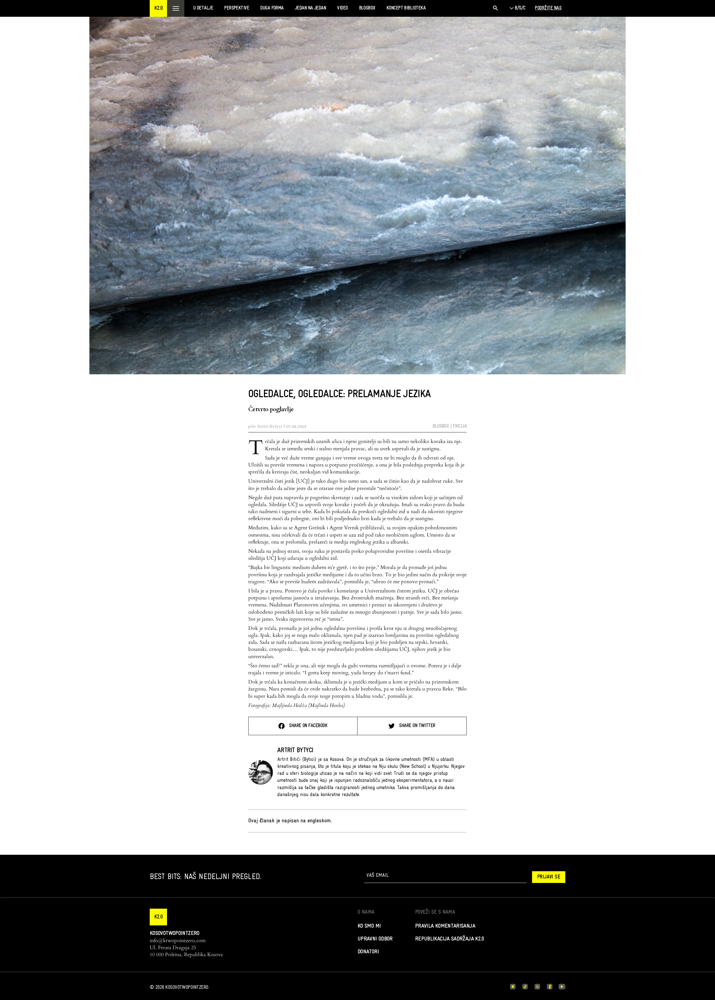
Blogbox (441, 426)
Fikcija (460, 426)
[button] (158, 8)
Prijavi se (548, 877)
